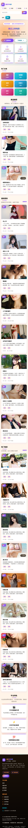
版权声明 (6, 799)
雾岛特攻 (5, 530)
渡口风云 (5, 560)
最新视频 (4, 788)
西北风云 (5, 431)
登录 (3, 17)
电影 (12, 8)
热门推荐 (4, 790)
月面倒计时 (6, 500)
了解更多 (19, 40)
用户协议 (6, 804)
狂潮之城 (5, 590)
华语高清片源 (13, 822)
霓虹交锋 (5, 620)
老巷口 (5, 371)
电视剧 (19, 8)
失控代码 (5, 470)
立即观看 (8, 40)
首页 (5, 8)
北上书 (5, 221)
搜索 (24, 12)
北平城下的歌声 (7, 341)
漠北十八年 (6, 251)
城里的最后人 (6, 182)
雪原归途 (5, 152)
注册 (8, 17)
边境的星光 (6, 122)
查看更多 (25, 201)
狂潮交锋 (5, 650)
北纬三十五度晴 (7, 401)
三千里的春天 (6, 311)
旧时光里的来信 (7, 679)
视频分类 (4, 785)
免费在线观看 (20, 822)
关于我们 (6, 801)
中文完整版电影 (5, 822)
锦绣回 (5, 281)
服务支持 (6, 797)
